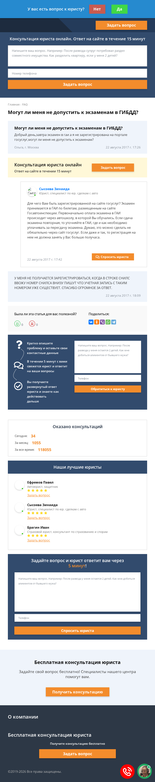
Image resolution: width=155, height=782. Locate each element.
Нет (97, 9)
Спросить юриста (115, 257)
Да (119, 9)
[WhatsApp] (108, 322)
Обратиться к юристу (108, 389)
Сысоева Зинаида (54, 189)
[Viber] (102, 322)
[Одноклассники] (96, 322)
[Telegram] (113, 322)
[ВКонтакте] (91, 322)
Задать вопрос (121, 25)
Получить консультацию (77, 692)
